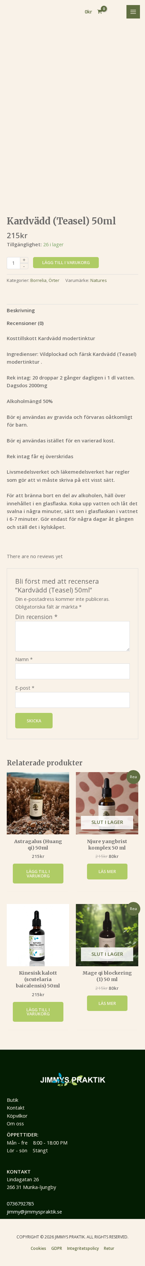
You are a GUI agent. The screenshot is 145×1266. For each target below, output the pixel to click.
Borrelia (38, 280)
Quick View (38, 828)
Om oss (15, 1123)
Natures (98, 280)
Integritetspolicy (83, 1248)
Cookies (38, 1248)
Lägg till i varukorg (66, 262)
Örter (54, 280)
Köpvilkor (17, 1115)
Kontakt (16, 1107)
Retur (109, 1248)
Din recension (36, 617)
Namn (24, 659)
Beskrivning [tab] (21, 310)
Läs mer (107, 871)
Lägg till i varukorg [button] (38, 873)
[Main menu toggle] (133, 12)
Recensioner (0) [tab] (25, 323)
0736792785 (20, 1203)
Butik (12, 1099)
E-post (24, 687)
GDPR (56, 1248)
